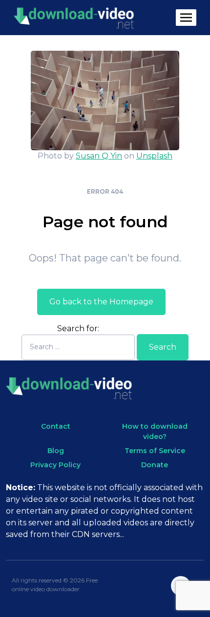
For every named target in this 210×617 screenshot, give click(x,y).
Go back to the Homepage (101, 301)
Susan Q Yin (99, 155)
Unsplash (154, 155)
